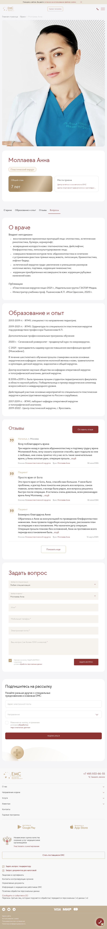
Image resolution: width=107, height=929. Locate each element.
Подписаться (53, 736)
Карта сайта (6, 916)
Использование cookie (10, 919)
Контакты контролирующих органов (17, 879)
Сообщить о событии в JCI (15, 895)
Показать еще (53, 549)
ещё (73, 458)
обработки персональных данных (31, 664)
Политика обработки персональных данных (21, 891)
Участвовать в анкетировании (26, 846)
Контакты (6, 809)
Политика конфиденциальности (13, 924)
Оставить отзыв (85, 429)
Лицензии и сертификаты (13, 875)
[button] (81, 2)
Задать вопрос (86, 662)
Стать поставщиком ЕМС (53, 855)
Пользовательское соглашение (13, 921)
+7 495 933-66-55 (94, 773)
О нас (4, 787)
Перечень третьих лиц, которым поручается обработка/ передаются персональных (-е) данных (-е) (45, 898)
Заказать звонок (98, 777)
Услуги (5, 798)
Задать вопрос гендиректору (18, 866)
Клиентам (6, 804)
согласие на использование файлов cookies (60, 2)
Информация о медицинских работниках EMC (22, 887)
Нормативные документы (13, 883)
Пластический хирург (22, 169)
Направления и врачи (11, 792)
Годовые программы (55, 9)
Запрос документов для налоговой (21, 870)
